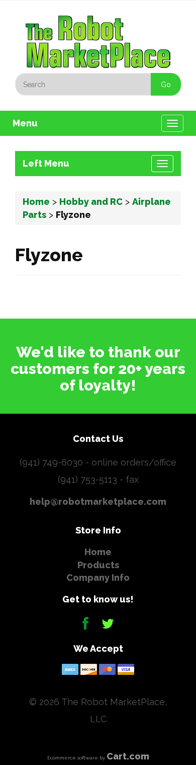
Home (36, 201)
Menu (25, 123)
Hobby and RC (91, 201)
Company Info (98, 577)
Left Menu (46, 163)
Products (98, 565)
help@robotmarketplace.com (98, 501)
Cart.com (128, 756)
